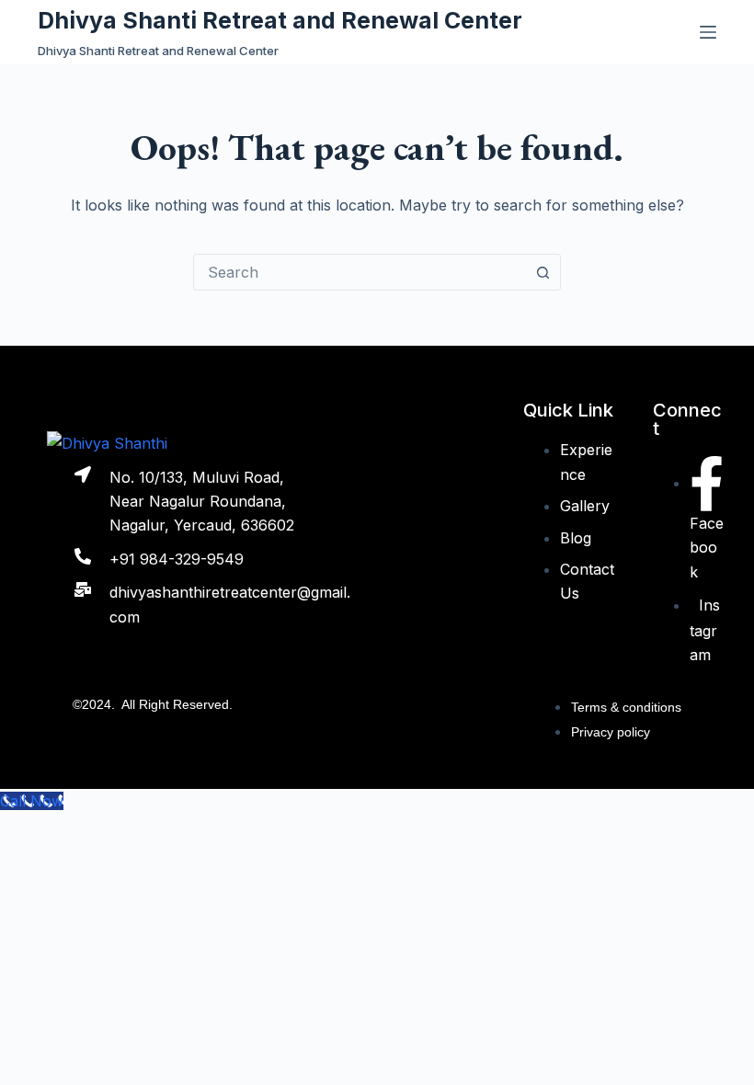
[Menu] (708, 32)
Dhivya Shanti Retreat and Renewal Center (280, 20)
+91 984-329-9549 (176, 559)
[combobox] (359, 272)
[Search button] (542, 272)
